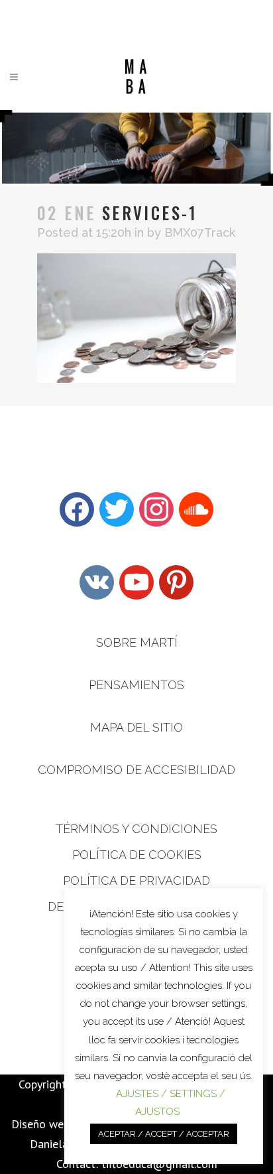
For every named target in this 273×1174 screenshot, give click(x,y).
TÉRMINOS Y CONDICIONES (136, 829)
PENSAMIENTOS (136, 685)
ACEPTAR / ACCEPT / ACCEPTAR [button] (163, 1134)
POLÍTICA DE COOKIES (136, 855)
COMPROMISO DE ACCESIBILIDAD (136, 770)
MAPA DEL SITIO (136, 727)
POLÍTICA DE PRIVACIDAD (136, 880)
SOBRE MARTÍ (137, 642)
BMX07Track (199, 232)
